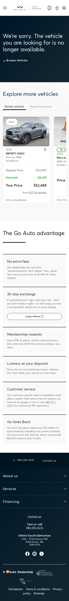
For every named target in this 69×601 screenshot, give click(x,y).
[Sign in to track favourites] (44, 121)
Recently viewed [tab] (40, 106)
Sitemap (39, 593)
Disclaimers (15, 589)
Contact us (34, 516)
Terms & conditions (38, 589)
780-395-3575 (34, 527)
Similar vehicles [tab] (14, 106)
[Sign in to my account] (64, 8)
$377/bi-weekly (38, 192)
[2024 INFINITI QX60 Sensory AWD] (26, 131)
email (24, 402)
